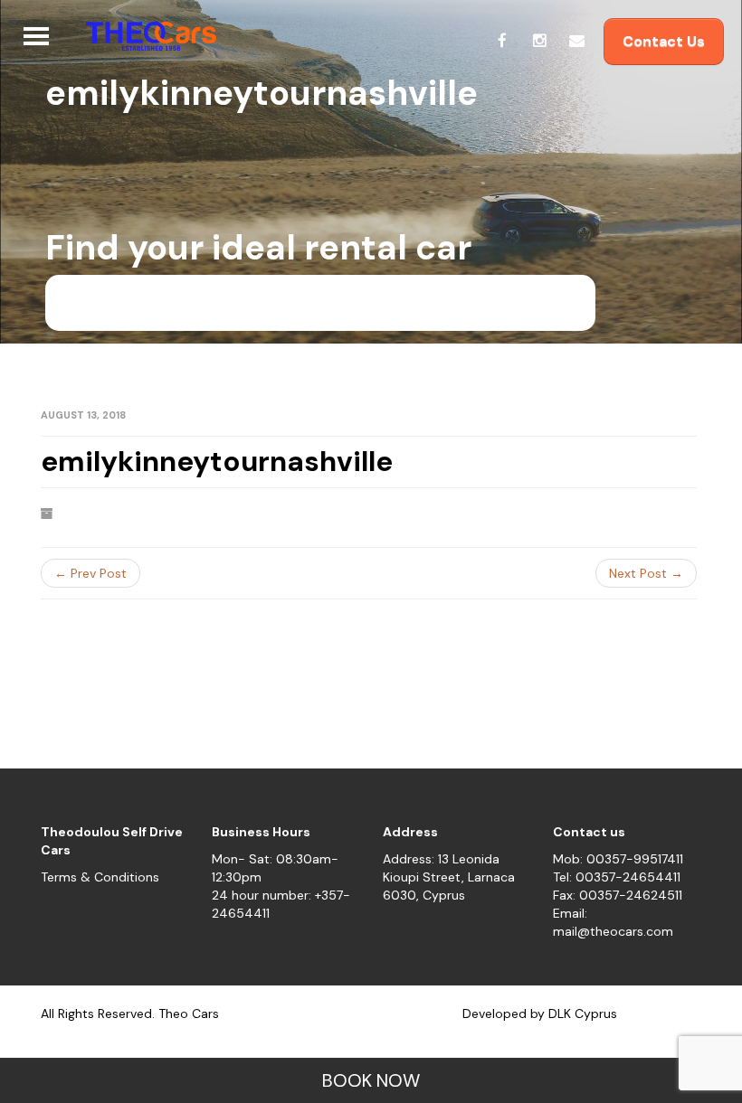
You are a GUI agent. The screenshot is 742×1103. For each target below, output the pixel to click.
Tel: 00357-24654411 (616, 877)
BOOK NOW (371, 1080)
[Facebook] (502, 41)
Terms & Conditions (100, 877)
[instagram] (539, 41)
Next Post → (646, 573)
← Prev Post (90, 573)
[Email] (576, 41)
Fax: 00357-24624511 (617, 895)
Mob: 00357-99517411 (618, 859)
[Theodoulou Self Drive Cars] (143, 36)
